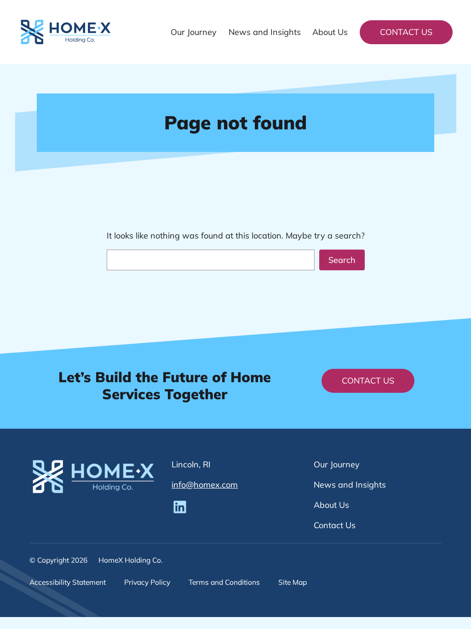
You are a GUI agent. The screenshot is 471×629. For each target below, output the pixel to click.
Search (342, 260)
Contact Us (406, 32)
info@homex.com (205, 484)
